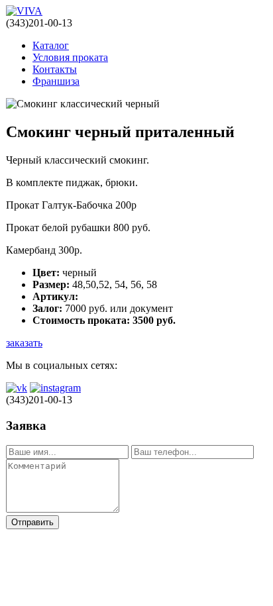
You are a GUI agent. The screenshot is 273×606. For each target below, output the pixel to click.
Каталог (50, 45)
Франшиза (56, 81)
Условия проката (70, 57)
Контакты (54, 69)
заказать (24, 342)
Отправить (32, 522)
